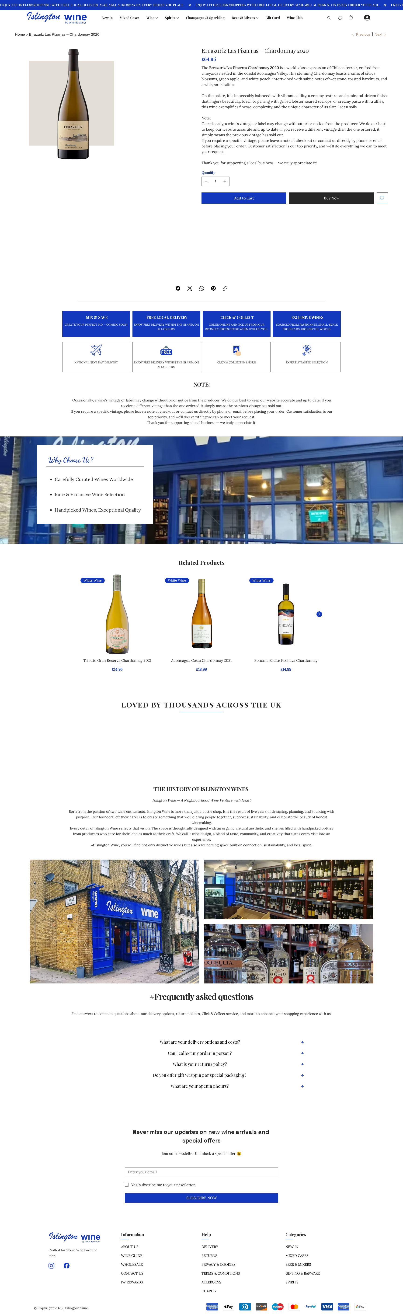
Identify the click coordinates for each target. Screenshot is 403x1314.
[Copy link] (225, 288)
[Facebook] (178, 288)
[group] (201, 626)
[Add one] (224, 181)
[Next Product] (319, 614)
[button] (351, 17)
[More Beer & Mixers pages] (257, 18)
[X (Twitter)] (189, 288)
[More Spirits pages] (178, 18)
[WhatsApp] (201, 288)
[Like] (340, 18)
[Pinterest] (213, 288)
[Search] (327, 17)
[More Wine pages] (157, 18)
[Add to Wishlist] (382, 197)
